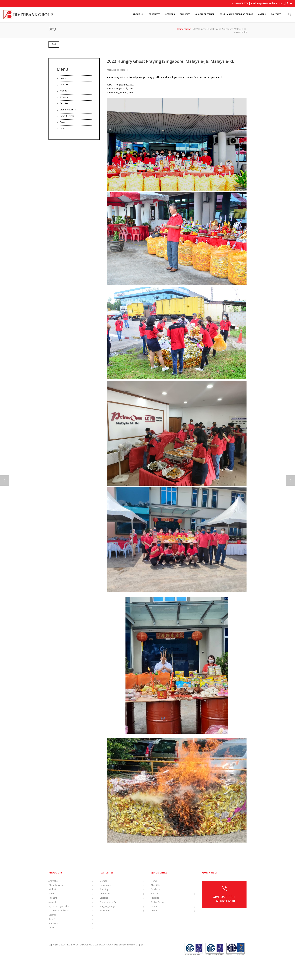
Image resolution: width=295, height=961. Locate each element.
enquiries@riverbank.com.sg (271, 3)
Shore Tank (105, 910)
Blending (104, 889)
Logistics (104, 897)
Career (262, 14)
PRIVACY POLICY (105, 944)
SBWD (134, 944)
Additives (53, 923)
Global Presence (204, 14)
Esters (51, 893)
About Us (138, 14)
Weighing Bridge (108, 906)
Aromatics (53, 880)
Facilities (185, 14)
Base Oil (52, 919)
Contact (276, 14)
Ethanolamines (55, 885)
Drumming (105, 893)
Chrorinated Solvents (58, 910)
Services (170, 14)
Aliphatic (52, 889)
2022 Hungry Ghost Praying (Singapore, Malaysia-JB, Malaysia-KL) (171, 61)
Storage (103, 880)
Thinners (52, 897)
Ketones (52, 914)
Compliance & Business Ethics (236, 14)
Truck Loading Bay (108, 902)
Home (180, 28)
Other (51, 927)
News (188, 28)
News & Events (67, 116)
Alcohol (52, 902)
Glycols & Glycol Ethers (59, 906)
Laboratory (105, 885)
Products (154, 14)
